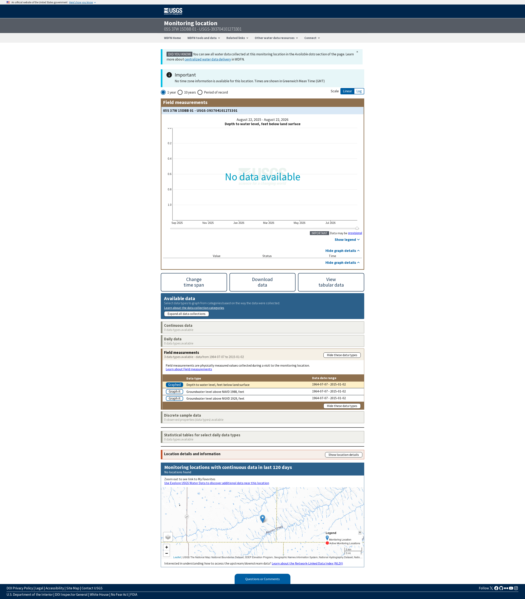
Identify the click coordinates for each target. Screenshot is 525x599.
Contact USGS (92, 588)
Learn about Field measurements (189, 369)
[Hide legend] (360, 533)
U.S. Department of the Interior (30, 594)
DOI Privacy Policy (20, 588)
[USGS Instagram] (516, 589)
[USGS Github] (501, 589)
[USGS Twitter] (491, 589)
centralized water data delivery (208, 59)
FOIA (133, 594)
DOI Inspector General (71, 594)
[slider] (357, 228)
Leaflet (177, 557)
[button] (262, 519)
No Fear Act (119, 594)
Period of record (216, 92)
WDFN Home (172, 38)
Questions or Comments (262, 579)
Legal (39, 588)
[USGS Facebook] (496, 589)
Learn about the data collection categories (194, 308)
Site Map (72, 588)
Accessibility (55, 588)
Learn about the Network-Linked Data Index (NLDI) (307, 563)
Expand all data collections (186, 314)
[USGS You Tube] (511, 589)
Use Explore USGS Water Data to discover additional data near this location (216, 483)
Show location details (344, 455)
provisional (355, 233)
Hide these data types (342, 355)
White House (99, 594)
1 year (171, 92)
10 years (190, 92)
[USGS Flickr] (506, 589)
